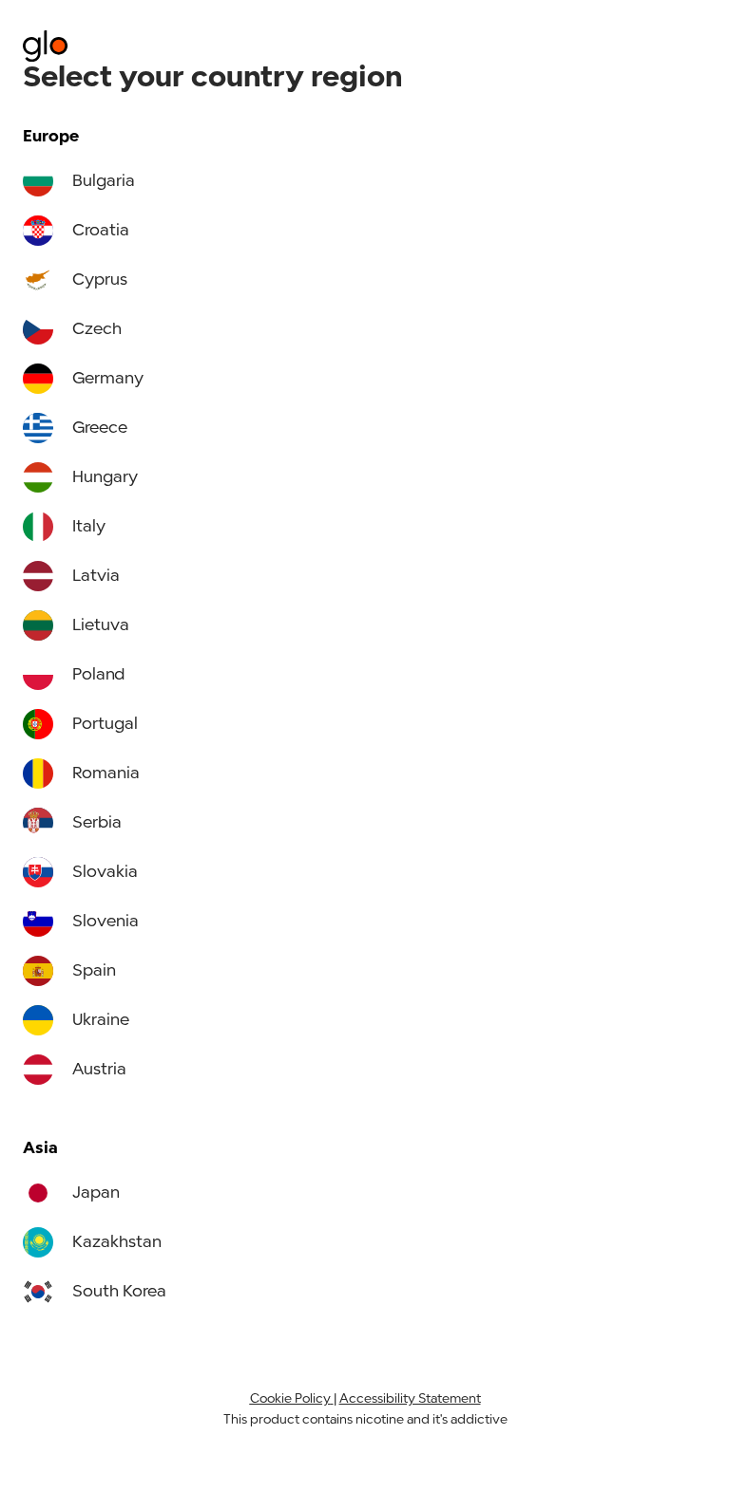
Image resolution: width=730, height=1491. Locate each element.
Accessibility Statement (410, 1399)
